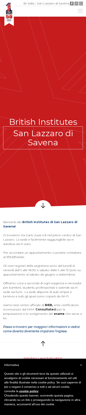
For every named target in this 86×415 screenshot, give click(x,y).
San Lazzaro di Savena (53, 3)
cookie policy (28, 391)
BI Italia (28, 3)
